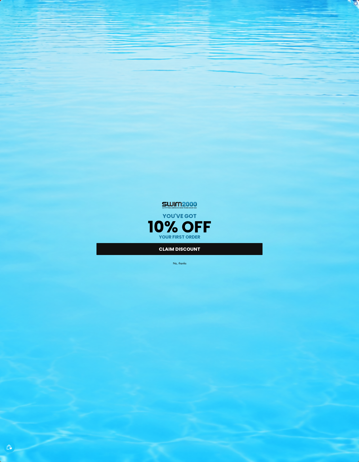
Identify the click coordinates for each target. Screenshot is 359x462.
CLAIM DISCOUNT (179, 249)
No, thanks (179, 263)
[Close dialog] (356, 3)
